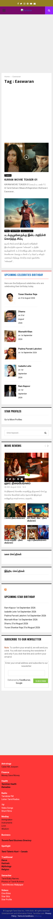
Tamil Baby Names (10, 878)
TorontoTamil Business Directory (16, 840)
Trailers (8, 175)
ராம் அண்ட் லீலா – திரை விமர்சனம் (37, 519)
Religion (5, 869)
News (7, 231)
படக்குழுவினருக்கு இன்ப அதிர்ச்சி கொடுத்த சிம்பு (25, 237)
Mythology (6, 866)
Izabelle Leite (24, 366)
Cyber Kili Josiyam (9, 767)
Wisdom (5, 829)
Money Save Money (10, 775)
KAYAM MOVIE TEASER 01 (20, 179)
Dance (4, 860)
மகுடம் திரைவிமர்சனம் (36, 540)
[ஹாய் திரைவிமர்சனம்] (26, 467)
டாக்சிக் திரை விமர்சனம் (14, 518)
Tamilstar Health (8, 784)
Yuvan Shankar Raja (27, 294)
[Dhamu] (10, 321)
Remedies (5, 787)
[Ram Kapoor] (10, 396)
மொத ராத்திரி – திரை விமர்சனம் (13, 541)
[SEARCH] (45, 433)
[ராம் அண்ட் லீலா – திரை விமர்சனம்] (38, 510)
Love (3, 826)
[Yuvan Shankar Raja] (10, 304)
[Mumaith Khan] (10, 341)
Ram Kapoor (24, 386)
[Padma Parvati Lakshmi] (10, 358)
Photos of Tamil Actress (12, 881)
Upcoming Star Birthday (19, 597)
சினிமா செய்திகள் (27, 231)
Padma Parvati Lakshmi (30, 349)
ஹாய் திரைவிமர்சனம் (17, 483)
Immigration (6, 819)
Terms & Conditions (26, 916)
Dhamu (21, 311)
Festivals (5, 863)
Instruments (6, 823)
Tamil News (15, 231)
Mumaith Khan (25, 331)
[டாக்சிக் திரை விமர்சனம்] (15, 510)
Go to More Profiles (13, 419)
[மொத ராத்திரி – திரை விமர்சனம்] (15, 532)
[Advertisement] (26, 43)
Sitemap (38, 916)
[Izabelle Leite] (10, 376)
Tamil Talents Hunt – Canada (14, 851)
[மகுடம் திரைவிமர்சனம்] (38, 532)
